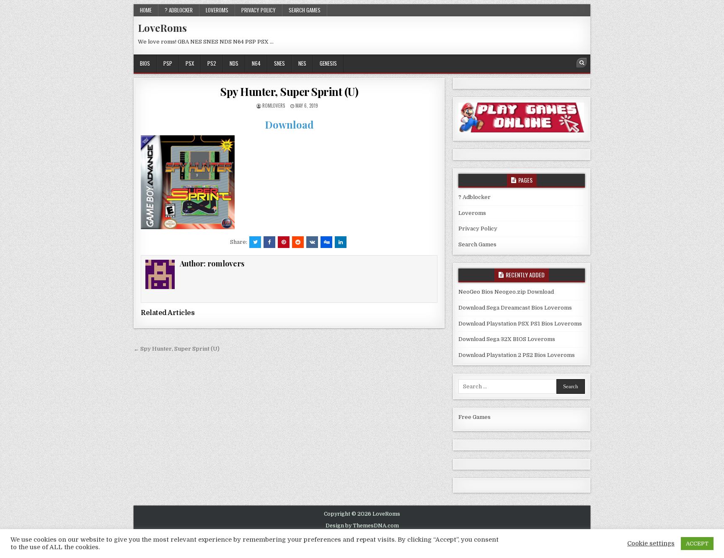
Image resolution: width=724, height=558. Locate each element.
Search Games (305, 10)
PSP (167, 63)
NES (302, 63)
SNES (279, 63)
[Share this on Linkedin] (340, 242)
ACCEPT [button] (697, 543)
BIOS (145, 63)
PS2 (211, 63)
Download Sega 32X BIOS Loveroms (506, 339)
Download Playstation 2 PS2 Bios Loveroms (516, 355)
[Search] (582, 63)
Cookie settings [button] (651, 543)
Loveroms (217, 10)
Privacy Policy (258, 10)
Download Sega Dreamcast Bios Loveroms (515, 308)
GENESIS (328, 63)
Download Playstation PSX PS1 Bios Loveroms (520, 323)
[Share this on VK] (312, 242)
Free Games (474, 417)
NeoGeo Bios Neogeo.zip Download (506, 292)
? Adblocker (179, 10)
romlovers (273, 105)
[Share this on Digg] (326, 242)
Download (289, 124)
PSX (190, 63)
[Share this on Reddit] (298, 242)
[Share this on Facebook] (269, 242)
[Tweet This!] (255, 242)
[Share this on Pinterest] (284, 242)
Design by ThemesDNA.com (362, 526)
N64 (256, 63)
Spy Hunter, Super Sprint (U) (289, 91)
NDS (234, 63)
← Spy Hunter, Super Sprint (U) (177, 349)
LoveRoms (162, 27)
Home (146, 10)
